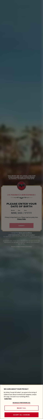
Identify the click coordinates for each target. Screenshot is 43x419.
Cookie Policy (8, 399)
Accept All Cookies (21, 415)
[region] (21, 402)
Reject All (21, 408)
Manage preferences (21, 402)
